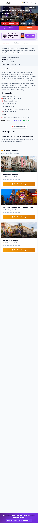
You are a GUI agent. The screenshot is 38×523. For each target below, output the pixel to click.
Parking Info (28, 120)
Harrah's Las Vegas (10, 241)
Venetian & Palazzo (9, 17)
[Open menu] (3, 3)
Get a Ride (19, 120)
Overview (6, 43)
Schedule (16, 43)
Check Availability (20, 184)
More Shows (26, 43)
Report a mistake (20, 126)
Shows (3, 7)
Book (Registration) (11, 23)
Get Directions (8, 120)
